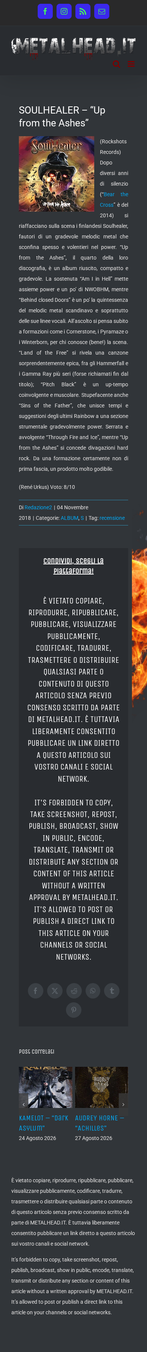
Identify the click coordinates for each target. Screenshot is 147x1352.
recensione (112, 518)
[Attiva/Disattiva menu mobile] (132, 64)
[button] (23, 1113)
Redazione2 (38, 507)
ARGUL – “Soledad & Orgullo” (110, 1128)
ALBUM (69, 518)
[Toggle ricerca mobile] (116, 64)
